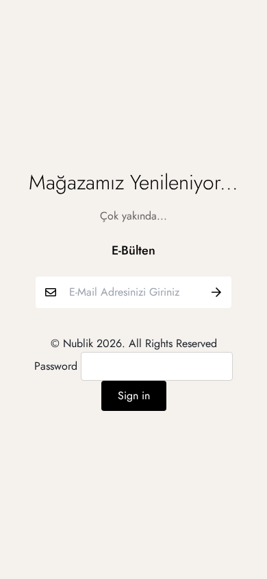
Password (55, 366)
